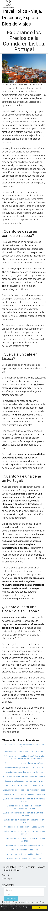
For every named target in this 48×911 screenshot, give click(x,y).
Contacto (6, 875)
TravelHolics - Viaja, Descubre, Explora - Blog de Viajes (22, 18)
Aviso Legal (7, 878)
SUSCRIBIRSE (11, 899)
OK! (39, 907)
